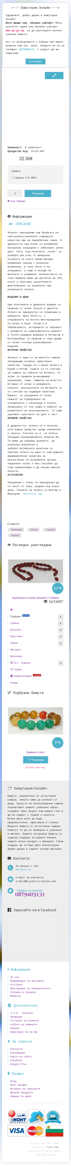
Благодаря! (35, 61)
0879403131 (26, 49)
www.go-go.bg (15, 30)
